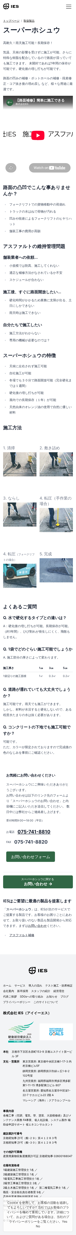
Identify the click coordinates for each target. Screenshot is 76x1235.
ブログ (64, 996)
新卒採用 (22, 991)
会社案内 (8, 991)
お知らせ (51, 996)
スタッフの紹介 (40, 991)
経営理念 (58, 991)
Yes (64, 1221)
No (38, 1226)
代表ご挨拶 (10, 996)
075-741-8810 (34, 832)
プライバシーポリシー (16, 1002)
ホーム (7, 985)
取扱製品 (29, 20)
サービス (19, 985)
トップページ (11, 20)
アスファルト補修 (21, 935)
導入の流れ (35, 985)
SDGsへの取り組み (31, 996)
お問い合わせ (37, 926)
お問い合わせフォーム (30, 856)
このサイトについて (46, 1002)
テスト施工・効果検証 (58, 985)
